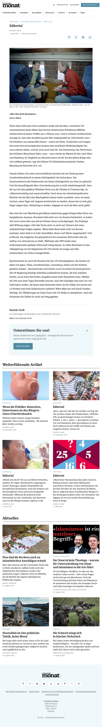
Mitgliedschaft (90, 5)
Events (61, 13)
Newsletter (62, 5)
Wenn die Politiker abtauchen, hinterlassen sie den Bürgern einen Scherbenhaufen (21, 410)
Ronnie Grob (15, 31)
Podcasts (50, 13)
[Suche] (54, 5)
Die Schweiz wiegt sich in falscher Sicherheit (67, 634)
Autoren (72, 13)
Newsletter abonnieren (16, 692)
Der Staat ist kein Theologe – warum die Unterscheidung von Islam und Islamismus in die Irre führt (76, 564)
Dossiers (24, 13)
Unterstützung (52, 695)
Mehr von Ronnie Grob (20, 318)
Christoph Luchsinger (63, 653)
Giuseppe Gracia (60, 590)
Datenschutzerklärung (86, 692)
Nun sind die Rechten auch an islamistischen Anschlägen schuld (24, 559)
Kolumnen (37, 13)
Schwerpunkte (9, 13)
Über (82, 13)
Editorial (13, 22)
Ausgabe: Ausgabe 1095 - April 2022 (36, 22)
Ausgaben (74, 5)
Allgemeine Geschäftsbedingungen (58, 692)
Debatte (56, 629)
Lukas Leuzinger (79, 590)
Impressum (34, 692)
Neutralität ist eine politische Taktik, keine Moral (21, 634)
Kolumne (6, 629)
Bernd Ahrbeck (9, 583)
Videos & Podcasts (61, 556)
